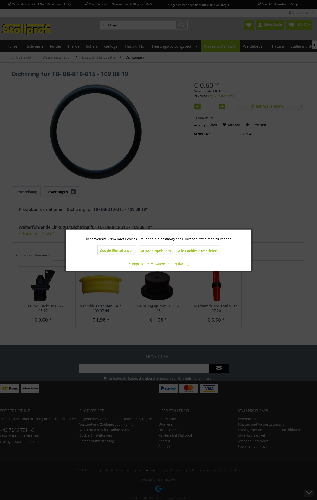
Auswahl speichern (156, 250)
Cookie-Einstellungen (117, 250)
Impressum (140, 263)
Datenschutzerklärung (171, 263)
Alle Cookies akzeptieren (197, 250)
